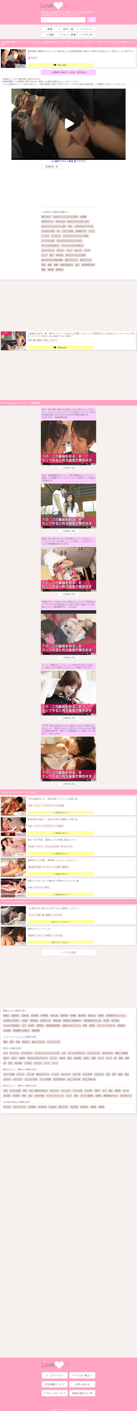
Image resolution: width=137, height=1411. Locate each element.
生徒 (126, 1074)
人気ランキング (19, 1107)
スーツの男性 (45, 1079)
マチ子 (87, 250)
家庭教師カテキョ (111, 1096)
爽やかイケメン (43, 1074)
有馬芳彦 (15, 1016)
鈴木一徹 (54, 1016)
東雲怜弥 (64, 1016)
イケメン (20, 1074)
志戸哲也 (115, 1021)
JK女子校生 (39, 1096)
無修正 (22, 1058)
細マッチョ (66, 1074)
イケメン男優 (9, 1074)
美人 (77, 265)
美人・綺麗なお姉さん (38, 1091)
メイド (69, 1096)
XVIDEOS (42, 1107)
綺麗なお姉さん (66, 265)
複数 (43, 270)
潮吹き (62, 1058)
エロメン (7, 1079)
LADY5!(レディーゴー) (84, 226)
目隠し (86, 1058)
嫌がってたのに (71, 260)
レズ (5, 1053)
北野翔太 (44, 1016)
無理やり (25, 1042)
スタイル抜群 (15, 1091)
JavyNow (84, 1107)
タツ (24, 1026)
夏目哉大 (82, 1016)
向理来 (100, 1016)
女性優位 (77, 1058)
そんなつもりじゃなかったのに (69, 241)
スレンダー (66, 1091)
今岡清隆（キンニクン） (116, 1016)
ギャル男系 (87, 1074)
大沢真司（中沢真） (12, 1021)
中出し (14, 1058)
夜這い (6, 1058)
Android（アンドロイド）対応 (65, 217)
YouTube (74, 1107)
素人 (30, 1096)
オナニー (53, 1058)
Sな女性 (7, 1096)
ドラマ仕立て (26, 1053)
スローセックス (93, 1053)
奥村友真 (33, 1021)
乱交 (51, 255)
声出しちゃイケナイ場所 (75, 255)
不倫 (18, 1042)
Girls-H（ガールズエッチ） (78, 221)
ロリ (104, 1091)
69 (115, 1058)
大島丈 (25, 1021)
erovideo (52, 1107)
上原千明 (25, 1016)
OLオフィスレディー (55, 1096)
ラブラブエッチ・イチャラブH (47, 1053)
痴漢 (50, 265)
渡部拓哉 (35, 1031)
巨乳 (25, 1091)
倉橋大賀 (57, 1021)
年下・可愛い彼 (89, 1079)
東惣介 (6, 1016)
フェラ (69, 250)
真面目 (117, 1091)
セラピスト (17, 1079)
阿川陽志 (34, 1016)
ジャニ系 (30, 1074)
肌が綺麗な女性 (88, 265)
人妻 (5, 1091)
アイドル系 (77, 1091)
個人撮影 (18, 1063)
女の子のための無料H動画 (52, 260)
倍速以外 (59, 255)
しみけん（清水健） (12, 1026)
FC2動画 (32, 1107)
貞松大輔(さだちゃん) (92, 1021)
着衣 (69, 1058)
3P (5, 1063)
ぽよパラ (78, 250)
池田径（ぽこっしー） (71, 1026)
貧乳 (24, 1096)
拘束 (93, 1058)
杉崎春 (73, 1016)
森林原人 (121, 1026)
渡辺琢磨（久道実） (21, 1031)
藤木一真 (91, 1016)
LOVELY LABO (48, 231)
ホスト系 (76, 1074)
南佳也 (92, 1026)
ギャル (125, 1091)
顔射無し (59, 270)
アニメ (55, 1063)
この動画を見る (68, 468)
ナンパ (47, 1063)
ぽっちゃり (54, 1091)
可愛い (97, 1091)
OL (58, 231)
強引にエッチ (85, 260)
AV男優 (83, 217)
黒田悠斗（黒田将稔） (72, 1021)
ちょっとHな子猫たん (50, 246)
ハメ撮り (28, 1063)
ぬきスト (60, 250)
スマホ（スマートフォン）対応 (75, 236)
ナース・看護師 (86, 1096)
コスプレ (38, 1063)
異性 (43, 265)
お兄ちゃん (99, 1074)
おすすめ (7, 1107)
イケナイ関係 (67, 231)
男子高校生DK (59, 1079)
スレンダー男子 (31, 1079)
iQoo (70, 226)
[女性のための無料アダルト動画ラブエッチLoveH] (54, 9)
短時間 (101, 1107)
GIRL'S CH (60, 221)
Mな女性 (16, 1096)
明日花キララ (126, 1096)
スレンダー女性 (48, 241)
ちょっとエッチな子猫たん (72, 246)
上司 (108, 1074)
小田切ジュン (45, 1021)
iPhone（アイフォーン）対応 (53, 226)
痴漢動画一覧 (51, 166)
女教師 (98, 1096)
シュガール (56, 236)
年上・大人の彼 (74, 1079)
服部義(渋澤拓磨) (53, 1026)
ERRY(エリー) (47, 221)
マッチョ (55, 1074)
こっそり (45, 236)
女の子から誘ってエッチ (37, 1058)
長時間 (50, 270)
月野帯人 (40, 1026)
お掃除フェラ (81, 231)
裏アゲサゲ (46, 217)
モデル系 (88, 1091)
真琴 (85, 1026)
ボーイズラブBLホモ (76, 1053)
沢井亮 (106, 1021)
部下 (114, 1074)
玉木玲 (31, 1026)
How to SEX (108, 1053)
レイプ (44, 255)
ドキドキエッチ (48, 250)
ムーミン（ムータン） (106, 1026)
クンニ (91, 231)
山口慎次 (7, 1031)
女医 (76, 1096)
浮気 (11, 1042)
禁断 (56, 265)
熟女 (110, 1091)
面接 (127, 1058)
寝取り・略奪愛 (121, 1053)
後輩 (120, 1074)
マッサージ (14, 1053)
